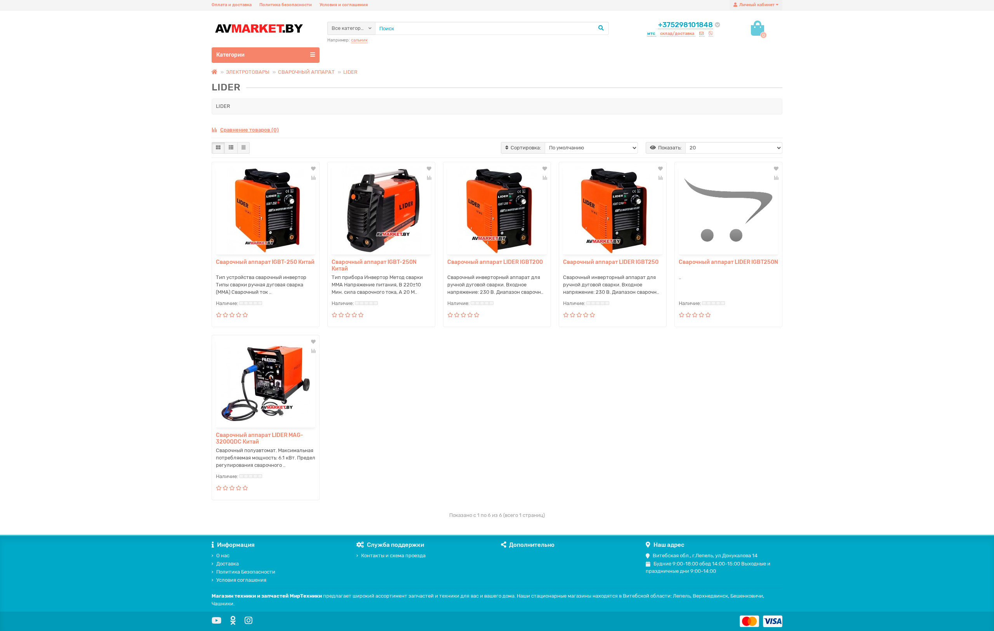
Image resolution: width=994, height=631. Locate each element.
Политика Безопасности (245, 572)
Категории (230, 55)
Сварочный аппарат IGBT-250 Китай (265, 262)
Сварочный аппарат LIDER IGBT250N (728, 262)
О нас (222, 555)
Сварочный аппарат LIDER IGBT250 (611, 262)
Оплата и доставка (232, 4)
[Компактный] (243, 148)
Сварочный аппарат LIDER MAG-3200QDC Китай (259, 438)
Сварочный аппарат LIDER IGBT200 (495, 262)
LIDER (350, 72)
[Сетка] (218, 148)
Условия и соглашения (344, 4)
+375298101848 (685, 25)
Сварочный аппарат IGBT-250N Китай (374, 265)
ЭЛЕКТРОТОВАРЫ (247, 72)
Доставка (227, 564)
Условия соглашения (241, 580)
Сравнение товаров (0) (249, 130)
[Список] (231, 148)
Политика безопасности (285, 4)
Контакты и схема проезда (393, 555)
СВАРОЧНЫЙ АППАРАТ (306, 72)
